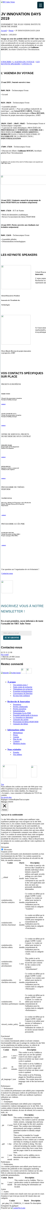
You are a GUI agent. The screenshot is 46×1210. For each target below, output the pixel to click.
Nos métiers (17, 754)
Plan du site (17, 739)
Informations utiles (16, 730)
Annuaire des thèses (20, 724)
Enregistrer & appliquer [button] (9, 1206)
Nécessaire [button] (5, 847)
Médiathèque (18, 733)
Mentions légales (19, 743)
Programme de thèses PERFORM (25, 722)
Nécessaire (8, 850)
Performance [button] (5, 1086)
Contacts (16, 741)
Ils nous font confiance (21, 696)
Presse (11, 31)
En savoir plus (6, 797)
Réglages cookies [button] (7, 799)
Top (2, 784)
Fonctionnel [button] (5, 1036)
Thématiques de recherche (23, 689)
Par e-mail (4, 655)
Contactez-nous (7, 573)
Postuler (16, 752)
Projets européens (19, 709)
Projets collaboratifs (20, 707)
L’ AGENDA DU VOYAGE (23, 62)
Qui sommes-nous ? (20, 685)
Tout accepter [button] (24, 799)
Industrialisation (19, 711)
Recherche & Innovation (18, 701)
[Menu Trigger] (40, 5)
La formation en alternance (23, 717)
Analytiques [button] (5, 1099)
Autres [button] (3, 1189)
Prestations (17, 704)
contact (3, 404)
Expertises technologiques (22, 691)
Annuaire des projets (20, 720)
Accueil (4, 31)
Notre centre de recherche (22, 687)
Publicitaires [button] (5, 1162)
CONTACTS (27, 64)
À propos (11, 682)
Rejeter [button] (16, 799)
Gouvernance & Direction (22, 693)
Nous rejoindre (14, 749)
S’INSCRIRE (6, 62)
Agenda (16, 737)
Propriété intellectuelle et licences (25, 715)
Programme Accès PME (22, 713)
